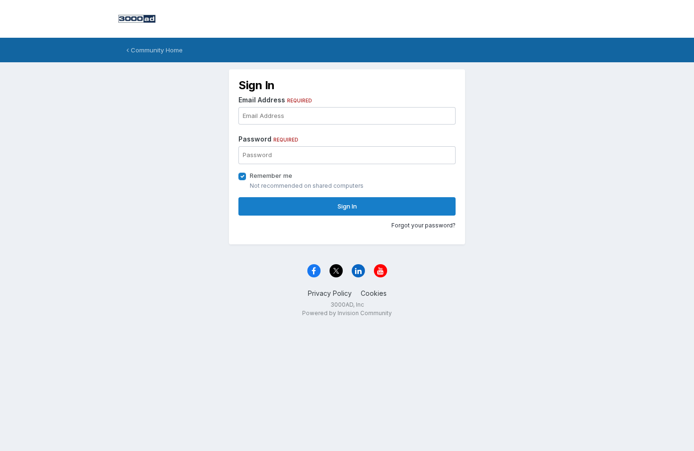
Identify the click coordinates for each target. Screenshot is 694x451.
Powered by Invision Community (347, 313)
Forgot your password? (423, 225)
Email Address (275, 100)
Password (268, 139)
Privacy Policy (330, 293)
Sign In (347, 206)
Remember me (271, 175)
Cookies (374, 293)
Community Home (156, 50)
